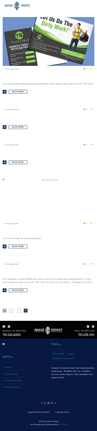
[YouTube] (48, 403)
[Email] (55, 403)
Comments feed (13, 380)
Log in (9, 367)
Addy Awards (58, 353)
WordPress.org (12, 387)
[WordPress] (52, 403)
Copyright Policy (62, 412)
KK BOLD (63, 424)
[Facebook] (42, 403)
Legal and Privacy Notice (39, 412)
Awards (71, 353)
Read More (18, 92)
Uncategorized (12, 68)
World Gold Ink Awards (62, 358)
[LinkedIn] (45, 403)
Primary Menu (90, 6)
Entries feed (12, 374)
